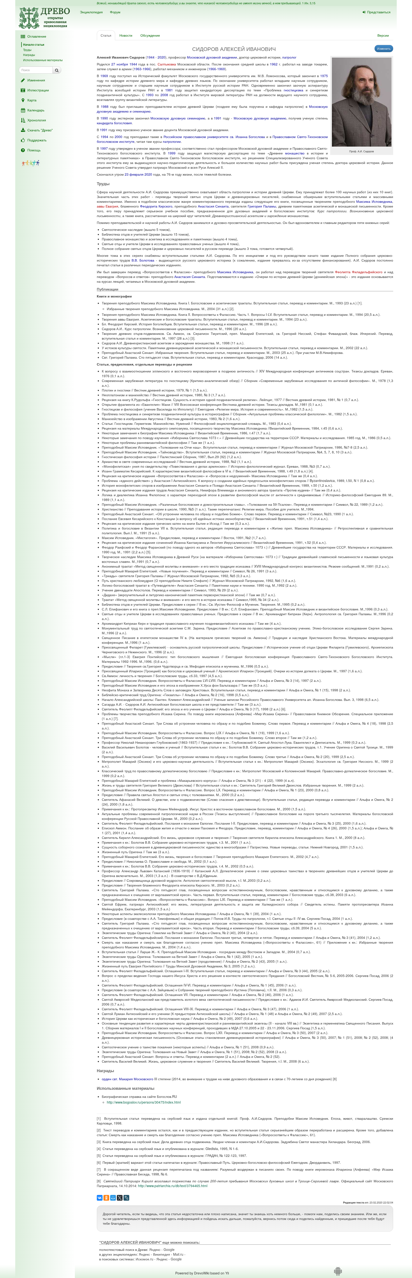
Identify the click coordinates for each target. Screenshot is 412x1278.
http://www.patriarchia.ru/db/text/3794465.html (172, 1185)
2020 (161, 57)
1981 (169, 90)
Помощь (34, 150)
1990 (104, 118)
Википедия (161, 1254)
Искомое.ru (144, 1259)
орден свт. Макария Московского (127, 1078)
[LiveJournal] (126, 1198)
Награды (29, 55)
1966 (146, 68)
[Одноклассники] (106, 1198)
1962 (274, 64)
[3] (192, 338)
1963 (137, 68)
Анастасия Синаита (213, 206)
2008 (164, 94)
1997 (104, 148)
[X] (120, 1198)
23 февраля (134, 174)
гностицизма (293, 90)
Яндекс (154, 1249)
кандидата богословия (114, 122)
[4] (311, 471)
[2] (231, 308)
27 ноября (119, 64)
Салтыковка (167, 64)
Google (169, 1249)
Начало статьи (33, 44)
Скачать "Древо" (40, 130)
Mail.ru (178, 1254)
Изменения (36, 80)
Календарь (35, 110)
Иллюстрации (38, 90)
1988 (104, 106)
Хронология (36, 120)
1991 (217, 118)
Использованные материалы (43, 60)
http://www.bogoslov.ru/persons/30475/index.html (144, 1102)
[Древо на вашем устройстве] (338, 1273)
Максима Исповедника (374, 201)
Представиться (379, 12)
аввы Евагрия (107, 206)
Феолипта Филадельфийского (358, 271)
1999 (171, 153)
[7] (116, 718)
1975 (324, 75)
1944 (150, 57)
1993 (150, 94)
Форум (115, 12)
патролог (289, 57)
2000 (118, 136)
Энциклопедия (91, 12)
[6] (283, 709)
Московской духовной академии (212, 57)
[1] (359, 303)
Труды (27, 50)
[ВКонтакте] (100, 1198)
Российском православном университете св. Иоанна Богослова (214, 136)
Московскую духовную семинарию (177, 118)
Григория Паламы (262, 206)
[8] (335, 1078)
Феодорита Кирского (156, 206)
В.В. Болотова (143, 260)
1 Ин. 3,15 (308, 3)
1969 (221, 68)
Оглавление (36, 36)
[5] (148, 552)
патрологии (172, 141)
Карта (31, 100)
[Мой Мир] (113, 1198)
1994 (104, 136)
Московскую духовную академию (260, 118)
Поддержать (36, 140)
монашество (294, 153)
